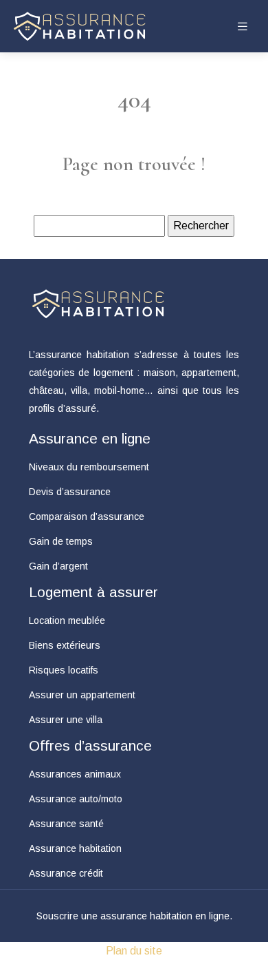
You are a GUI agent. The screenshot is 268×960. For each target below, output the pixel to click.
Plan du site (134, 951)
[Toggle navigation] (242, 26)
